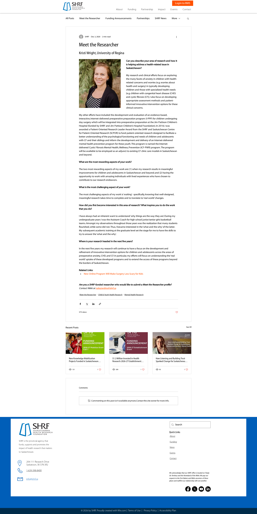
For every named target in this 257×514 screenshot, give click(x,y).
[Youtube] (201, 489)
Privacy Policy (150, 511)
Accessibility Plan (167, 511)
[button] (119, 9)
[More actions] (176, 36)
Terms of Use (134, 511)
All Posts (70, 18)
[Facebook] (188, 489)
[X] (194, 489)
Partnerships (143, 18)
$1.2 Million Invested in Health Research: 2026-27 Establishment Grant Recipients (126, 360)
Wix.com (122, 511)
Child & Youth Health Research (110, 295)
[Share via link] (100, 304)
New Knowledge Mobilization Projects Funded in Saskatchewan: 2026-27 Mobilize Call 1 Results (84, 360)
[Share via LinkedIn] (93, 304)
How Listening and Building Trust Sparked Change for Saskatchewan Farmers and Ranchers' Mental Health (171, 360)
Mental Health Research (133, 295)
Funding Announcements (118, 18)
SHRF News (160, 18)
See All (188, 327)
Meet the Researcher (89, 18)
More (174, 18)
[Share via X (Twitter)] (87, 304)
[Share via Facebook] (80, 304)
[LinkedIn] (208, 489)
